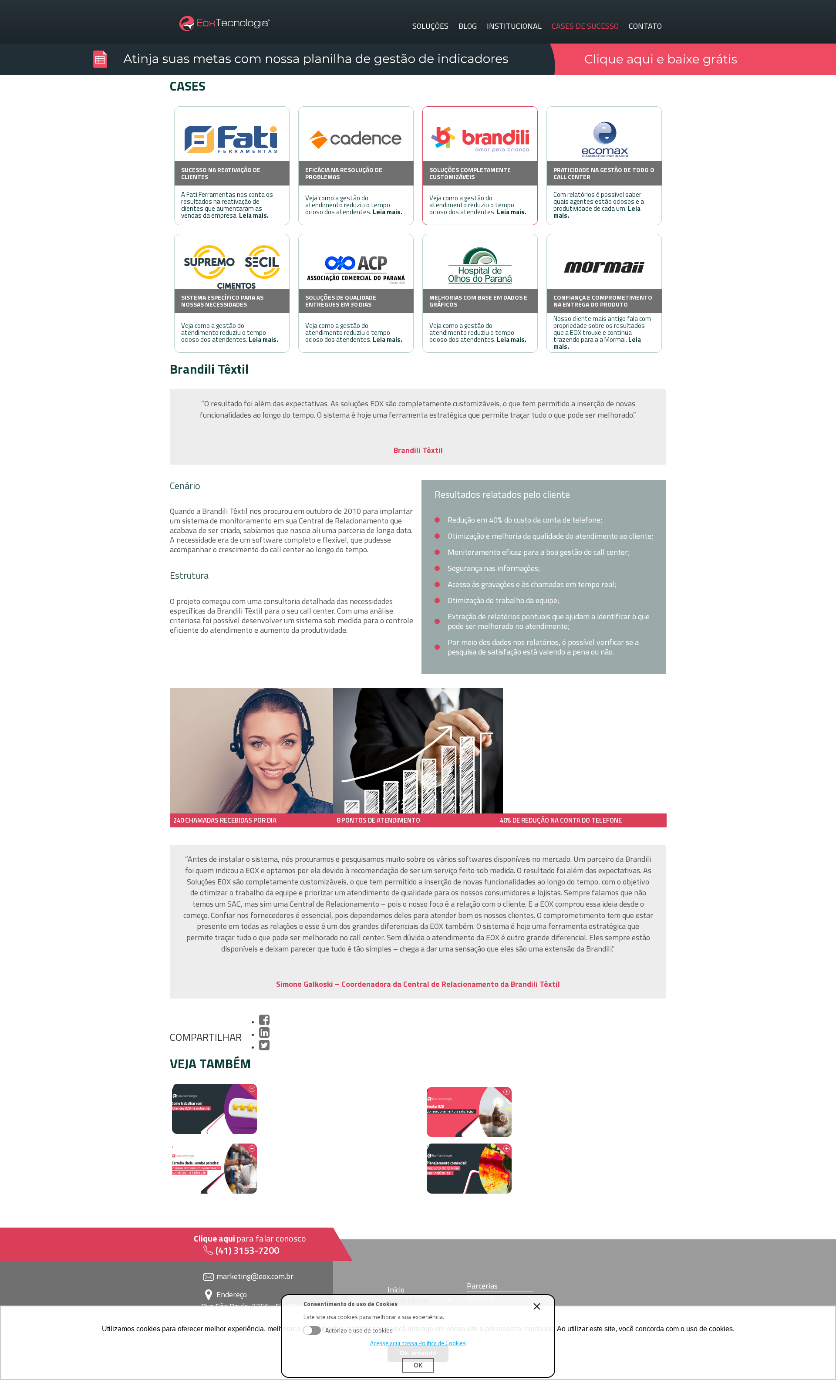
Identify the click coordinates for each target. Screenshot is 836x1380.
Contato (645, 26)
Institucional (514, 26)
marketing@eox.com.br (254, 1276)
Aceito (312, 1330)
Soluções (430, 26)
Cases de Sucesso (585, 26)
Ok (418, 1365)
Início (396, 1290)
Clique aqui (214, 1238)
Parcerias (482, 1286)
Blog (467, 26)
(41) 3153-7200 (247, 1250)
